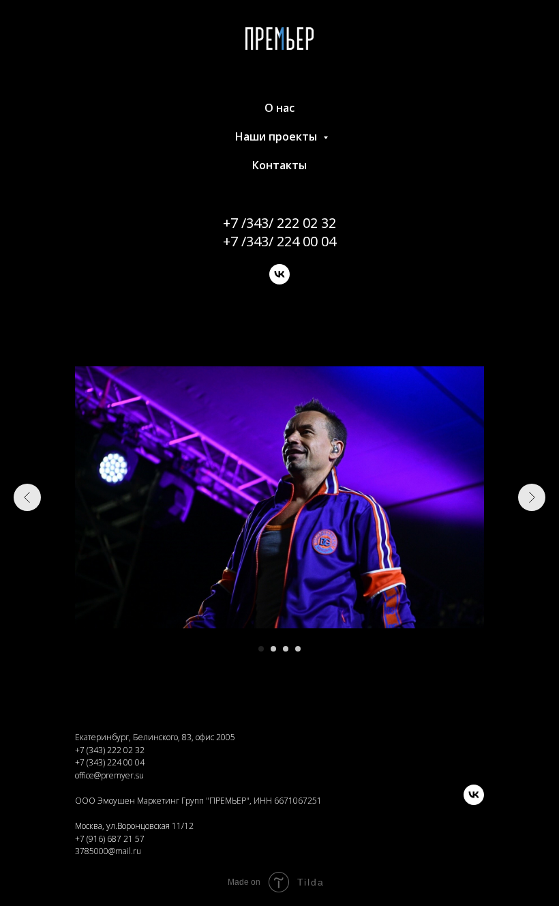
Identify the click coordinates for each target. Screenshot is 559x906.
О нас (279, 107)
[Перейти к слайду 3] (285, 649)
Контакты (279, 165)
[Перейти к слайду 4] (298, 649)
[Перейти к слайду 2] (273, 649)
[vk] (279, 274)
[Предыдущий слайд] (27, 497)
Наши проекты (277, 136)
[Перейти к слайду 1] (261, 649)
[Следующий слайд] (531, 497)
